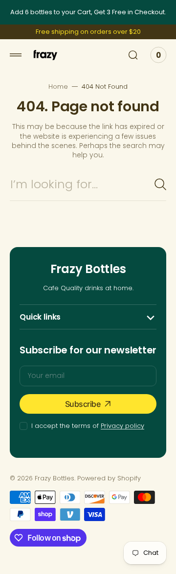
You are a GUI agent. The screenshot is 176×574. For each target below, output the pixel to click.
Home (58, 86)
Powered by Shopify (109, 478)
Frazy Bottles (54, 478)
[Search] (160, 184)
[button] (16, 55)
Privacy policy (122, 426)
